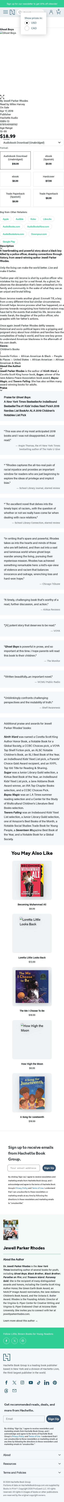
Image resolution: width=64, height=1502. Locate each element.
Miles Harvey (17, 104)
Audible (19, 219)
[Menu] (5, 11)
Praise (3, 387)
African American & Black (36, 356)
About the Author (10, 366)
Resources (9, 1464)
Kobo (33, 219)
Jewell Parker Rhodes (16, 100)
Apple (6, 219)
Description (7, 245)
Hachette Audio (9, 117)
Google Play (9, 241)
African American (42, 359)
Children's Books (10, 349)
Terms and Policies (14, 1472)
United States (21, 359)
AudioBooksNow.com (38, 226)
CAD (34, 28)
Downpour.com (39, 234)
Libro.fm (47, 219)
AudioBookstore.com (13, 234)
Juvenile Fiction (9, 356)
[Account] (51, 12)
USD (34, 23)
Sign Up (49, 1167)
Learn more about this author (19, 1320)
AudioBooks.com (11, 226)
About (7, 1455)
